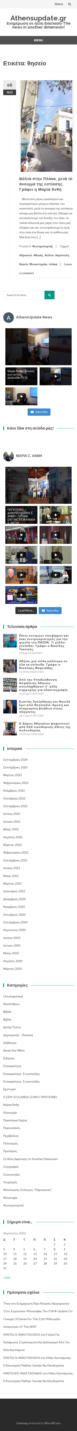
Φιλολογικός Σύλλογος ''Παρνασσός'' (27, 1190)
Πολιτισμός (10, 1143)
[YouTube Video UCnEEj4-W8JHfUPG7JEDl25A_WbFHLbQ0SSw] (38, 346)
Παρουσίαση (11, 1128)
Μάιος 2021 (11, 876)
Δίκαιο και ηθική (14, 1050)
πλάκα (53, 264)
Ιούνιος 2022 (11, 821)
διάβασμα (9, 1042)
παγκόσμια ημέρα (15, 1120)
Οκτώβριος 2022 (14, 798)
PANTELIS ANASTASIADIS (21, 1334)
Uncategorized (13, 996)
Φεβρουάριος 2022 (15, 852)
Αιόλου (49, 255)
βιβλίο (7, 1019)
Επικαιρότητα (12, 1066)
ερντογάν (9, 1089)
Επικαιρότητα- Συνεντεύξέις (21, 1081)
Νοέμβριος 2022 (14, 790)
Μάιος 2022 (11, 829)
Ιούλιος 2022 (11, 813)
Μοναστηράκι (38, 264)
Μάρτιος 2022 (12, 845)
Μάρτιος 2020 (12, 968)
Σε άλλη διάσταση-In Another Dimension (30, 1159)
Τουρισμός (10, 1182)
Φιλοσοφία (10, 1197)
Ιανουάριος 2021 (14, 891)
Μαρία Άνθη (11, 1104)
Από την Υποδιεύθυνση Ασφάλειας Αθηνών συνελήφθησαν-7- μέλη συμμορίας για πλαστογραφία (43, 685)
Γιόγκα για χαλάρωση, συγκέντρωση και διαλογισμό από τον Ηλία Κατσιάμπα (36, 1342)
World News (11, 1004)
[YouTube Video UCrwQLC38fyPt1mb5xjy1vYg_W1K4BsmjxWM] (38, 485)
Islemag (21, 1423)
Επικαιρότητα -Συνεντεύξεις (21, 1074)
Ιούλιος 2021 (11, 868)
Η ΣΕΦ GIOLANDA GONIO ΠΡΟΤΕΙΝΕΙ (30, 1097)
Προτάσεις (10, 1151)
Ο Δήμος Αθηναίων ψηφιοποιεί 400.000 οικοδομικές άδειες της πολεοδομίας (45, 727)
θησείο (23, 264)
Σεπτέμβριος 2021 (15, 860)
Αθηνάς (38, 255)
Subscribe (41, 412)
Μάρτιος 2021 (12, 883)
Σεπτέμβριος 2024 (15, 759)
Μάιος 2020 (11, 953)
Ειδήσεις (9, 1058)
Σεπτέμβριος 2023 (15, 767)
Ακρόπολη (62, 255)
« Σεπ (6, 1277)
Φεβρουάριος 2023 (15, 783)
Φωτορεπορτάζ (42, 246)
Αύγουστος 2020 (14, 930)
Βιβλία (7, 1011)
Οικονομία (10, 1112)
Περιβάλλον (11, 1135)
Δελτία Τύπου (12, 1027)
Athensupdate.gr (38, 18)
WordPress (52, 1423)
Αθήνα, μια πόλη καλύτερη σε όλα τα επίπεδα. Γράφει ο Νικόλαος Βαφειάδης (43, 664)
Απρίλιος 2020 (12, 961)
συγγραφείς (11, 1166)
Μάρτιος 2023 (12, 775)
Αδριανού (25, 255)
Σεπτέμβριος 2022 (15, 806)
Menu (59, 4)
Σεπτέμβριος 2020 (15, 922)
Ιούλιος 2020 (11, 938)
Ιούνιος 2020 (11, 945)
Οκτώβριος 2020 (14, 914)
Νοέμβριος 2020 (14, 906)
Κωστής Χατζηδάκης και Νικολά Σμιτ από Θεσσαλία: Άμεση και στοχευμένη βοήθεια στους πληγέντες (44, 706)
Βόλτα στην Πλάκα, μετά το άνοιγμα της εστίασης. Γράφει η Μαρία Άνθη (46, 184)
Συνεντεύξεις (11, 1174)
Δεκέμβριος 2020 (14, 899)
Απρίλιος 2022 (12, 837)
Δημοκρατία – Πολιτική (18, 1035)
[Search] (49, 295)
